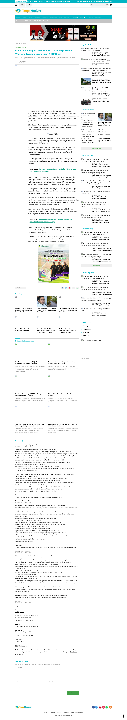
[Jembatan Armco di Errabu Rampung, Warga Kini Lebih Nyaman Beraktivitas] (69, 321)
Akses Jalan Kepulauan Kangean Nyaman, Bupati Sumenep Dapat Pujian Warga (84, 1)
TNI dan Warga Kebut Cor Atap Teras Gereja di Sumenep (24, 329)
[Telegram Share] (73, 288)
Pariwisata (98, 17)
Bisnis (60, 17)
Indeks (28, 4)
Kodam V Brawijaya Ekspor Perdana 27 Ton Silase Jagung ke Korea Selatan (101, 94)
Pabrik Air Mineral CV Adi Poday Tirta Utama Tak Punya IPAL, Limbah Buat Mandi (101, 81)
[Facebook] (93, 707)
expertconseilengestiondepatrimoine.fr (26, 616)
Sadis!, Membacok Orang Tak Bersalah (100, 63)
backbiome (18, 645)
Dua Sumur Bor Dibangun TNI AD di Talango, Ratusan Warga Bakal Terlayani (68, 310)
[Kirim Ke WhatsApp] (77, 288)
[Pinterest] (100, 707)
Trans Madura (22, 61)
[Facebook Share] (62, 288)
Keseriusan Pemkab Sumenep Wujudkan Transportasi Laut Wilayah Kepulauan (28, 1)
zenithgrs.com (19, 601)
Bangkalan (46, 21)
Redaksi (22, 4)
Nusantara (67, 17)
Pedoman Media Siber (77, 712)
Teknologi (75, 17)
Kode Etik (52, 712)
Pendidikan (53, 17)
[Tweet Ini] (66, 288)
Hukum (30, 17)
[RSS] (110, 707)
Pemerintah (22, 47)
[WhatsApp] (106, 707)
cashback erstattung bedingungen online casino (28, 445)
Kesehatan (45, 17)
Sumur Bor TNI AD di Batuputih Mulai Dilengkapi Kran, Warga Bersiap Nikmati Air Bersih (46, 330)
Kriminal (37, 17)
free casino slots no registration (24, 501)
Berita (18, 17)
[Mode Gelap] (111, 5)
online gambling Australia (22, 551)
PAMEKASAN (28, 21)
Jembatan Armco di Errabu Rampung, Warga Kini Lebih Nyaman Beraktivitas (67, 330)
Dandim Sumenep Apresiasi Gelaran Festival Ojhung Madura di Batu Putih (101, 100)
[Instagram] (103, 707)
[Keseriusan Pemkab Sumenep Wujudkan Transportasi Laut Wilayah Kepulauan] (25, 301)
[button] (107, 4)
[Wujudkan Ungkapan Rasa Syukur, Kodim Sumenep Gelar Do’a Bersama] (96, 50)
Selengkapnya (96, 148)
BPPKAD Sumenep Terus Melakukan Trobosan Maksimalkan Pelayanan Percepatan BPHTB (99, 74)
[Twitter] (96, 707)
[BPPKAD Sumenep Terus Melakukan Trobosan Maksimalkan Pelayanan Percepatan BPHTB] (96, 70)
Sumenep (18, 21)
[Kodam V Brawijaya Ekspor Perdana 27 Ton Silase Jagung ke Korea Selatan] (96, 89)
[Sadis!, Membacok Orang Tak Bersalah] (94, 59)
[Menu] (16, 5)
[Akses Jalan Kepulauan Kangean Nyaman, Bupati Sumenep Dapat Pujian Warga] (47, 301)
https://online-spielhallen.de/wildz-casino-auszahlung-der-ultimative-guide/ (39, 497)
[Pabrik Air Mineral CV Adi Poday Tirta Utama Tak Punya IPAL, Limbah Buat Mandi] (86, 81)
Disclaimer (66, 712)
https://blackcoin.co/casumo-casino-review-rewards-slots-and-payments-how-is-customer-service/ (45, 547)
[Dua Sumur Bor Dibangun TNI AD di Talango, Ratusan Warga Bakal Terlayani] (69, 301)
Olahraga (82, 17)
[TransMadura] (29, 11)
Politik (24, 17)
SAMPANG (37, 21)
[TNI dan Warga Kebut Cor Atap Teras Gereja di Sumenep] (25, 321)
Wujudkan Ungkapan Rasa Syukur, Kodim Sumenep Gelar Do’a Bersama (101, 54)
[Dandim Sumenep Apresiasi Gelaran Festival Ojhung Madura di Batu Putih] (86, 101)
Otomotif (90, 17)
